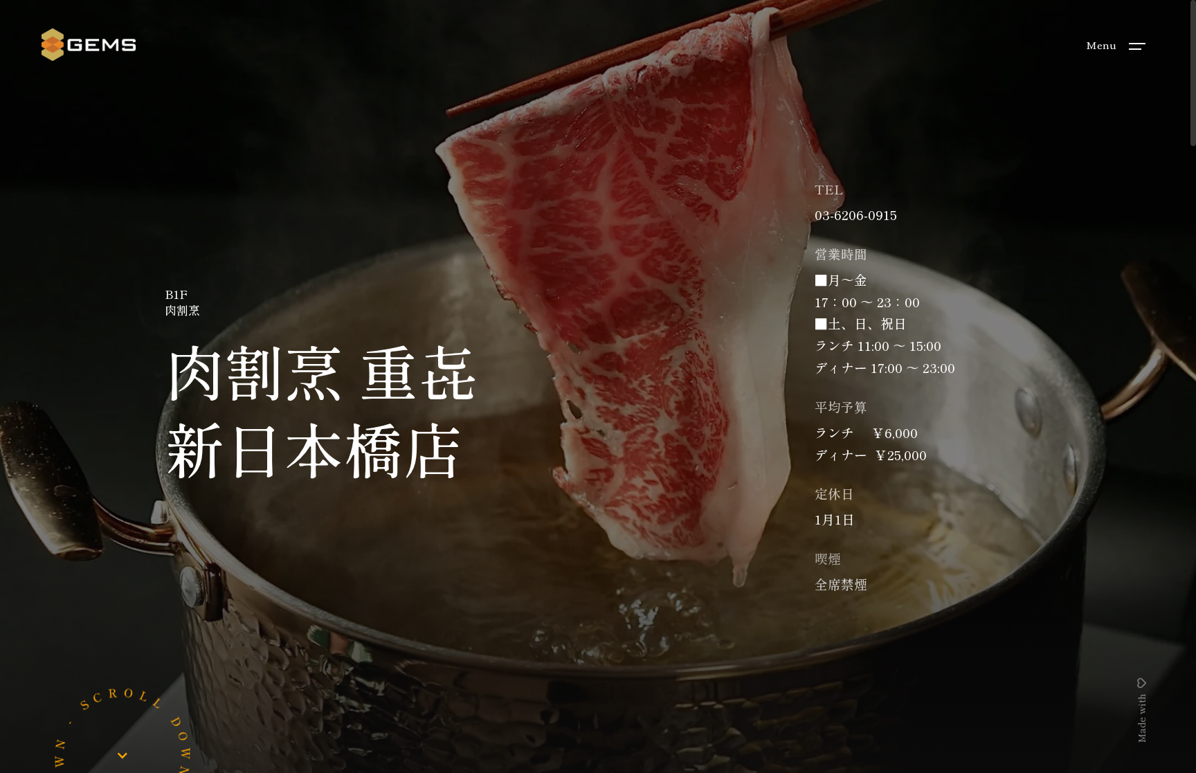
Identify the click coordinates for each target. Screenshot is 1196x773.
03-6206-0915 (856, 214)
